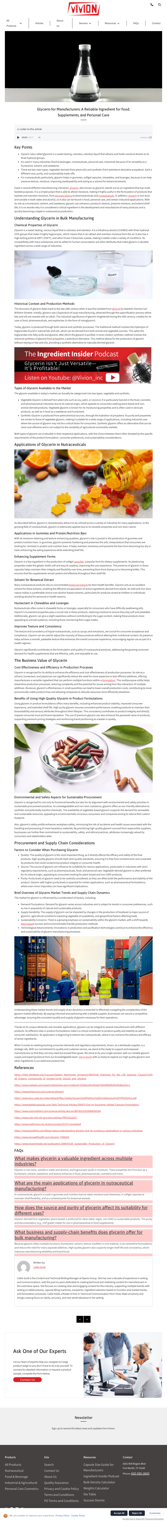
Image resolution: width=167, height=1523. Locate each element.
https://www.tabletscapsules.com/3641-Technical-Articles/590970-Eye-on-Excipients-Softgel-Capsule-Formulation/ (76, 1104)
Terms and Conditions (59, 1495)
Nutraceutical (14, 1470)
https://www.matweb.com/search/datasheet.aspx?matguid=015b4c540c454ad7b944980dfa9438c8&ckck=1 (72, 1085)
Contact (156, 23)
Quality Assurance (56, 1483)
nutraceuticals (106, 195)
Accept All (119, 1513)
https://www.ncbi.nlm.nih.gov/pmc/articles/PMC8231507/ (45, 1117)
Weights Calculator (96, 1488)
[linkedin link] (17, 1507)
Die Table (90, 1494)
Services (83, 23)
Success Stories (94, 1500)
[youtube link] (22, 1507)
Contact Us (27, 1380)
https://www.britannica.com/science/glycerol (39, 1091)
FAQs (136, 23)
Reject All (137, 1513)
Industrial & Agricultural (21, 1483)
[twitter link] (6, 1507)
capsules (79, 561)
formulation (108, 680)
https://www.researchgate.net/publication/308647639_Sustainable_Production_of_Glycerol (64, 1143)
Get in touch (85, 1057)
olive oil (116, 308)
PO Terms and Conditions (61, 1501)
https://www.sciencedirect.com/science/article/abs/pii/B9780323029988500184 (57, 1111)
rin (76, 188)
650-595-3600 (140, 1473)
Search (49, 1464)
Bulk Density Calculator (99, 1482)
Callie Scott (39, 1267)
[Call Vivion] (150, 4)
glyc (72, 188)
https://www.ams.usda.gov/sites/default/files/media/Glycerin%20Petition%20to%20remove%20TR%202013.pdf (75, 1098)
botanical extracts (78, 585)
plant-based (27, 924)
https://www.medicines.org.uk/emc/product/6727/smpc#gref (47, 1124)
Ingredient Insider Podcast (101, 1476)
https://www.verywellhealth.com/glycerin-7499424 (41, 1137)
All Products (11, 23)
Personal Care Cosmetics (21, 1489)
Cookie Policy (78, 1515)
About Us (50, 1477)
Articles (39, 23)
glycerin (132, 195)
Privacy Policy (62, 1515)
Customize (154, 1513)
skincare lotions (63, 195)
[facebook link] (11, 1507)
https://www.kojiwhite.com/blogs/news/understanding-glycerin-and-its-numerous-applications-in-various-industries (78, 1130)
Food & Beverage (16, 1477)
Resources (110, 23)
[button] (159, 4)
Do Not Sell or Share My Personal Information (143, 1519)
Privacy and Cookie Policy (61, 1489)
